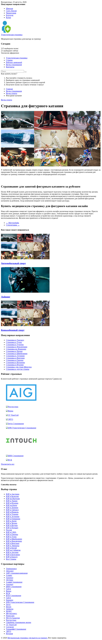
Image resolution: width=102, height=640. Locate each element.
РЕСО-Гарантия (13, 618)
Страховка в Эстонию (15, 356)
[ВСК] (9, 460)
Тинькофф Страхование (16, 629)
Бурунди (9, 15)
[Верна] (9, 411)
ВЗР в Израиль (12, 512)
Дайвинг (5, 296)
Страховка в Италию (15, 365)
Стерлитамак (13, 225)
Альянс (9, 575)
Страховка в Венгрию (15, 358)
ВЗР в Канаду (12, 557)
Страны (9, 60)
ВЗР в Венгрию (12, 543)
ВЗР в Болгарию (13, 555)
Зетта (8, 604)
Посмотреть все (7, 464)
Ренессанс (10, 616)
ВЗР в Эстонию (12, 516)
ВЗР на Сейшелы (13, 550)
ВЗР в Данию (11, 501)
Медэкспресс (11, 613)
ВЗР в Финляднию (14, 541)
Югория (9, 634)
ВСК (8, 593)
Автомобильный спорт (13, 263)
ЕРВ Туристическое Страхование (20, 602)
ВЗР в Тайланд (12, 510)
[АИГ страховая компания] (21, 402)
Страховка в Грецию (14, 360)
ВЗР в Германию (13, 519)
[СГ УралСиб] (12, 415)
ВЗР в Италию (12, 503)
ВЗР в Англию (12, 552)
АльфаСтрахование (14, 582)
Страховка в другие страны (17, 369)
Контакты (10, 67)
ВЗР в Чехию (11, 523)
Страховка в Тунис (14, 342)
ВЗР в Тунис (11, 537)
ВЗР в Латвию (12, 508)
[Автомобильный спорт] (25, 259)
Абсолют (10, 571)
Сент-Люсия (11, 11)
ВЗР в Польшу (12, 528)
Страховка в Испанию (15, 362)
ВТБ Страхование (13, 595)
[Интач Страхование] (21, 451)
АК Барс (9, 580)
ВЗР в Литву (11, 521)
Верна (8, 591)
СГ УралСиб (11, 625)
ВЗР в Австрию (12, 494)
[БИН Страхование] (15, 456)
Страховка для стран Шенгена (19, 367)
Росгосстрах (11, 620)
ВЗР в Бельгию (12, 496)
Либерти (9, 609)
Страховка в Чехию (14, 351)
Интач (8, 607)
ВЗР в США (11, 532)
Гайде (8, 589)
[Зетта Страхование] (15, 424)
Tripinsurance (11, 569)
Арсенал (9, 578)
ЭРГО (8, 631)
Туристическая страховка (11, 35)
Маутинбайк (12, 223)
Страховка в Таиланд (15, 340)
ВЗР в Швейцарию (14, 539)
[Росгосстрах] (12, 407)
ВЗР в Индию (12, 525)
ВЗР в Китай (11, 548)
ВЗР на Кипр (11, 505)
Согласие (10, 627)
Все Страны (11, 559)
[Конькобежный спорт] (25, 325)
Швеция (9, 8)
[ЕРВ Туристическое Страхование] (21, 428)
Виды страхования (14, 65)
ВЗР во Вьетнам (13, 499)
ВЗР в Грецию (12, 534)
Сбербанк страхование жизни (18, 622)
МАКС (9, 611)
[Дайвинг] (25, 292)
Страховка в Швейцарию (16, 353)
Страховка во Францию (16, 349)
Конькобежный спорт (12, 330)
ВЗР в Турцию (12, 514)
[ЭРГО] (9, 419)
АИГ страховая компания (16, 573)
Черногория (11, 13)
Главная (9, 89)
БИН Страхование (14, 587)
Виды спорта (11, 93)
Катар (8, 17)
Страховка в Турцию (15, 345)
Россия (9, 530)
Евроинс (9, 600)
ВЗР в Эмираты (12, 546)
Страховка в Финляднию (16, 347)
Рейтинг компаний (14, 62)
